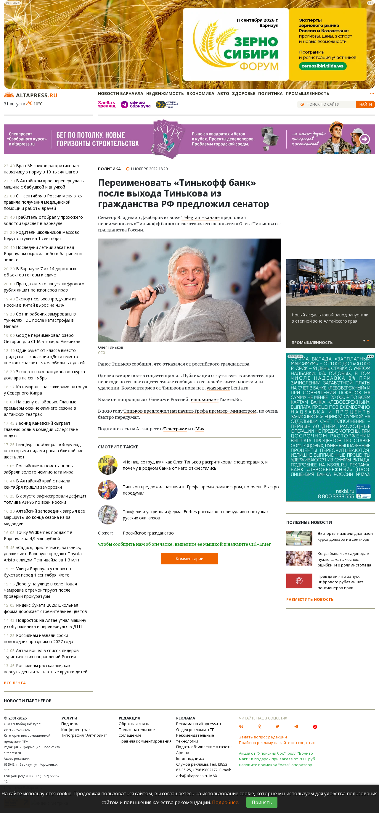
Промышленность (307, 93)
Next (369, 283)
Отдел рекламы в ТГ (195, 729)
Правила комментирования (145, 741)
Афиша (182, 752)
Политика (270, 93)
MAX (213, 775)
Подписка (70, 723)
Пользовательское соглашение (137, 732)
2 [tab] (368, 340)
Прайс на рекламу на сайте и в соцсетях (277, 742)
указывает (218, 388)
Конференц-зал (76, 729)
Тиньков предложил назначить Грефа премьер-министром (189, 411)
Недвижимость (165, 93)
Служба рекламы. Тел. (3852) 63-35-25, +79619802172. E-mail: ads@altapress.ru (203, 770)
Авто (223, 93)
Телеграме (175, 429)
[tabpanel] (330, 306)
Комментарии (189, 558)
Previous (292, 283)
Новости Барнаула (120, 93)
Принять (262, 802)
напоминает (205, 399)
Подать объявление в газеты (204, 746)
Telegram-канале (201, 217)
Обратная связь (134, 723)
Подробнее (225, 802)
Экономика (200, 93)
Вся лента (15, 682)
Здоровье (243, 93)
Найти (365, 104)
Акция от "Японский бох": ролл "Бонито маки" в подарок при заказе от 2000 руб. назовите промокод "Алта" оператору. (277, 759)
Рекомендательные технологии (195, 738)
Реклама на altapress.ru (198, 723)
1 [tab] (364, 340)
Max (199, 429)
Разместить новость (310, 599)
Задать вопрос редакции (263, 737)
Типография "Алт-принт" (84, 735)
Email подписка (190, 758)
